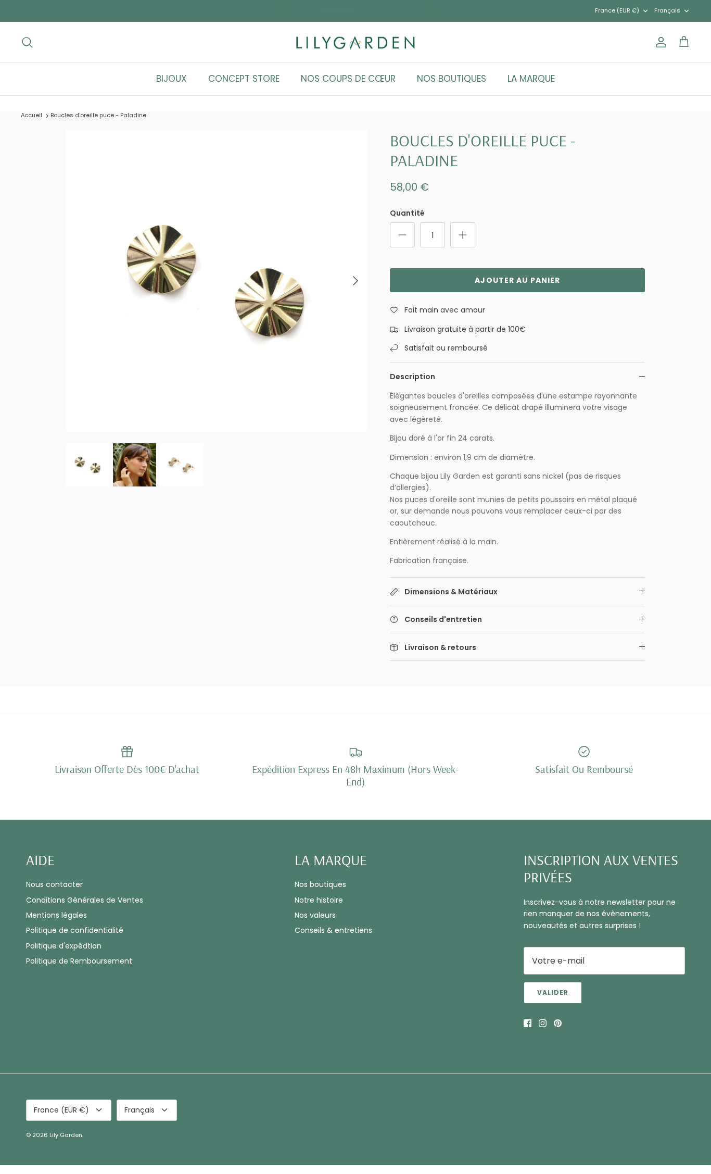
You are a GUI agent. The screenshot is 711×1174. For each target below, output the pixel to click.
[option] (216, 281)
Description (412, 376)
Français (667, 10)
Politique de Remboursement (79, 961)
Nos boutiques (320, 884)
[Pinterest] (558, 1023)
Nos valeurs (315, 915)
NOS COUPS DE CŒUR (348, 78)
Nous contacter (54, 884)
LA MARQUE (531, 78)
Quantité (407, 213)
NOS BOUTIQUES (451, 78)
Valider (552, 992)
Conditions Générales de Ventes (84, 900)
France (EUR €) (617, 10)
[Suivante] (355, 280)
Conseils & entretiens (333, 930)
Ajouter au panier (517, 280)
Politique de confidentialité (74, 930)
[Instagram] (543, 1023)
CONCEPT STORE (244, 78)
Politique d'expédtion (63, 946)
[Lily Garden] (356, 42)
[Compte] (659, 42)
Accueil (31, 115)
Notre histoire (319, 900)
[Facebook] (527, 1023)
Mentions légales (56, 915)
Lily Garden (65, 1135)
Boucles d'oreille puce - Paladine (98, 115)
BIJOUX (171, 78)
